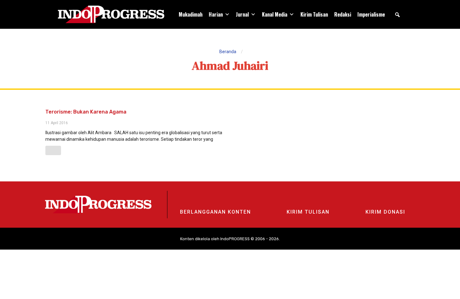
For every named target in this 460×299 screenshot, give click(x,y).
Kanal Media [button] (274, 14)
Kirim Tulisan (314, 14)
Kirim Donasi (385, 212)
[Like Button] (53, 150)
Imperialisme (371, 14)
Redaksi (342, 14)
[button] (397, 14)
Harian (216, 14)
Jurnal (242, 14)
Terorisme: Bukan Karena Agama (85, 112)
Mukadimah (190, 14)
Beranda (227, 51)
